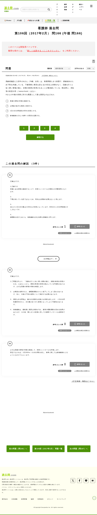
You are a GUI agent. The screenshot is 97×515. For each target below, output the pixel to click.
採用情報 (24, 499)
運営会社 (5, 499)
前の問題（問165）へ (18, 449)
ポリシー (50, 499)
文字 (79, 68)
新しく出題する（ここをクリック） (43, 51)
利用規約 (40, 499)
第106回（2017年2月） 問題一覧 (48, 449)
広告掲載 (14, 499)
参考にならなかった (65, 233)
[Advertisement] (48, 428)
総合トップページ (81, 7)
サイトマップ (61, 499)
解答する (40, 137)
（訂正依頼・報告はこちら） (49, 75)
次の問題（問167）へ (79, 449)
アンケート (57, 9)
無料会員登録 (65, 7)
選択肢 (49, 68)
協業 (32, 499)
